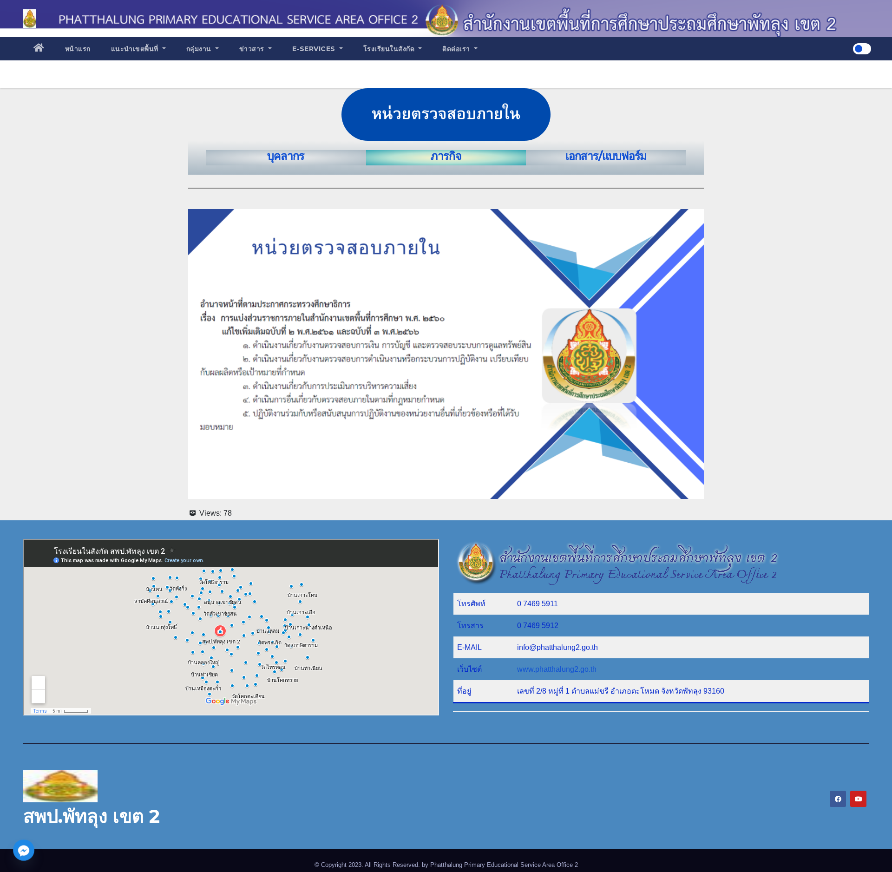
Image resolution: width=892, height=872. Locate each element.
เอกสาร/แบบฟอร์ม (606, 156)
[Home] (39, 48)
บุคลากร (285, 156)
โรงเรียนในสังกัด (390, 49)
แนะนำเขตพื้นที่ (136, 49)
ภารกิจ (446, 156)
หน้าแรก (78, 49)
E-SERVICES (315, 49)
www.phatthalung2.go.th (557, 669)
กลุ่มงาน (200, 49)
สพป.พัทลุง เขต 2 (91, 816)
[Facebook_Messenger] (23, 850)
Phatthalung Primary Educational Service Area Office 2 (504, 864)
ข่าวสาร (253, 49)
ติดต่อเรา (457, 49)
